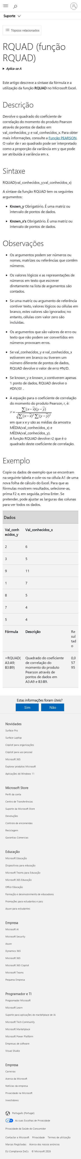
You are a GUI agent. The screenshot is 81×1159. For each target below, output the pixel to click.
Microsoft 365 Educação (18, 879)
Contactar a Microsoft (17, 1137)
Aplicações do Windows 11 (19, 773)
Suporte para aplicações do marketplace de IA (30, 1014)
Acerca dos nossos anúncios (44, 1144)
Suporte (10, 15)
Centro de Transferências (19, 801)
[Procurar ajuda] (16, 5)
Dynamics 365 (13, 951)
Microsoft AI (12, 929)
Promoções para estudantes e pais (24, 901)
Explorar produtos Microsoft (20, 766)
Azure (8, 943)
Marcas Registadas (15, 1144)
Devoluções (11, 816)
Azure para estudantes (17, 908)
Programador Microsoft (18, 1000)
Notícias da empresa (16, 1085)
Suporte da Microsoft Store (20, 808)
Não (53, 707)
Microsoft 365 (12, 759)
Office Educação (14, 887)
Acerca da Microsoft (16, 1078)
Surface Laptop (13, 737)
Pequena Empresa (15, 979)
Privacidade (38, 1137)
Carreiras (10, 1071)
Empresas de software (17, 1043)
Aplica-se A (13, 68)
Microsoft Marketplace (17, 1029)
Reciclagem (11, 830)
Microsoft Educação (16, 858)
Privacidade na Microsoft (18, 1093)
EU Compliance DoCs (17, 1151)
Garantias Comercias (16, 837)
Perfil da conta (13, 794)
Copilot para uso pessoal (18, 752)
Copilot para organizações (19, 745)
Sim (27, 707)
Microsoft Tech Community (20, 1022)
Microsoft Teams (14, 972)
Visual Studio (12, 1050)
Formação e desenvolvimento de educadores (29, 894)
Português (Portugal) (23, 1113)
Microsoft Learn (13, 1007)
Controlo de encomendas (19, 823)
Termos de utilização (59, 1137)
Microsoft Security (15, 936)
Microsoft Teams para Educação (22, 872)
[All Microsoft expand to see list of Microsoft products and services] (5, 6)
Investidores (12, 1100)
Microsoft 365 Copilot (17, 965)
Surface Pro (11, 730)
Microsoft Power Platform (19, 1036)
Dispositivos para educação (20, 865)
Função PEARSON (62, 137)
